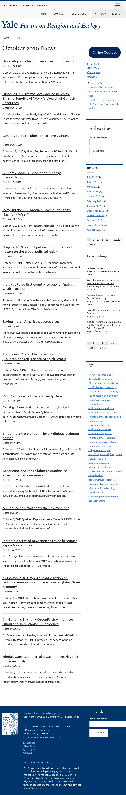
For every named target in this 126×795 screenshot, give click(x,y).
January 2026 (94, 206)
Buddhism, (107, 379)
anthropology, (105, 374)
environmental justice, (100, 433)
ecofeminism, (111, 395)
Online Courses (95, 268)
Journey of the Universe (100, 87)
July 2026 (92, 177)
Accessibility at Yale (33, 713)
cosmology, (111, 387)
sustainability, (95, 492)
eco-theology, (95, 395)
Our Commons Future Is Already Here (32, 396)
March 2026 (93, 196)
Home (5, 37)
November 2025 (95, 215)
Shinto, (114, 484)
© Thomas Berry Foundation (41, 737)
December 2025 (95, 210)
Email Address (98, 137)
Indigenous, (106, 446)
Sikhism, (92, 488)
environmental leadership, (102, 437)
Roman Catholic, (97, 479)
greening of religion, (107, 442)
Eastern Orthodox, (108, 391)
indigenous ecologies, (99, 450)
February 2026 (94, 201)
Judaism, (102, 458)
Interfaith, (93, 454)
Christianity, (95, 383)
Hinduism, (93, 446)
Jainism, (92, 458)
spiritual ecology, (107, 488)
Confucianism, (96, 387)
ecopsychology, (96, 404)
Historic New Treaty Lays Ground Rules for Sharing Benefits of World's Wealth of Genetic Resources (39, 98)
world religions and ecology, (103, 496)
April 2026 (92, 191)
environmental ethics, (100, 425)
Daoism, (92, 391)
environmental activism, (101, 408)
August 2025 (94, 229)
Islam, (119, 454)
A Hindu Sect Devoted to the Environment (35, 508)
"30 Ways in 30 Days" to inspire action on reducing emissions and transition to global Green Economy (41, 582)
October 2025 (94, 220)
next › (117, 239)
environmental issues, (100, 429)
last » (91, 244)
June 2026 (92, 182)
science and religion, (99, 484)
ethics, (91, 442)
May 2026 (92, 187)
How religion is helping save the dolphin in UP (38, 61)
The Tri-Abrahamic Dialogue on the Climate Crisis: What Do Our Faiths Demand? (104, 325)
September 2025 (96, 225)
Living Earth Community (100, 100)
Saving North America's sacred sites (31, 321)
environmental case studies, (103, 412)
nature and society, (98, 463)
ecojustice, (94, 400)
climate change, (110, 383)
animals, (92, 374)
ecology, (105, 400)
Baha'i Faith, (94, 379)
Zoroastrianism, (96, 500)
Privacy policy (53, 713)
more (103, 348)
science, (111, 479)
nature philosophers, (99, 467)
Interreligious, (107, 454)
